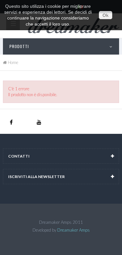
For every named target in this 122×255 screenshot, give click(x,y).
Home (12, 62)
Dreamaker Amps (73, 230)
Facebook (11, 122)
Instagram (25, 122)
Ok (105, 15)
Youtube (39, 122)
